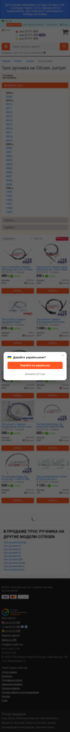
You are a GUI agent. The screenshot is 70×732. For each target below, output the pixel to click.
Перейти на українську (35, 365)
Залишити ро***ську (35, 373)
